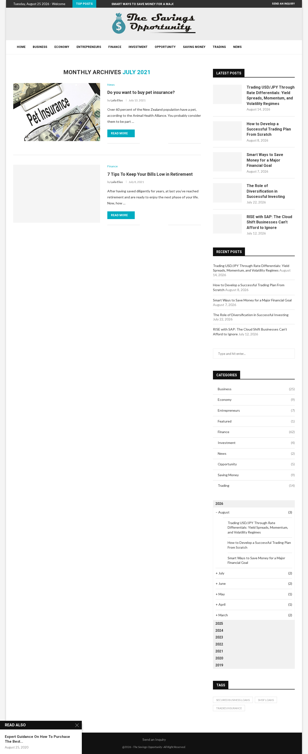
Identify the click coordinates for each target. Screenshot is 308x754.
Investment (138, 47)
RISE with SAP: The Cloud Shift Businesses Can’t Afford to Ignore (269, 222)
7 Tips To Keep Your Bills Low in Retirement (150, 174)
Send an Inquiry (283, 3)
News (237, 47)
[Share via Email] (164, 143)
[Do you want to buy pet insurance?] (56, 112)
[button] (100, 4)
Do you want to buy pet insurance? (141, 92)
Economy (61, 47)
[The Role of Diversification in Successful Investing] (227, 192)
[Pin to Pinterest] (159, 143)
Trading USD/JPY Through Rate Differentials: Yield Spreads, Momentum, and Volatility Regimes (271, 95)
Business (40, 47)
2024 (219, 630)
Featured (256, 421)
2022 (219, 644)
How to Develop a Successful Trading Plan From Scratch (269, 129)
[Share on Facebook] (149, 143)
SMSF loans (266, 700)
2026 (219, 504)
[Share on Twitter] (154, 143)
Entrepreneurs (89, 47)
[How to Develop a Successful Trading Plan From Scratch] (227, 131)
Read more (119, 133)
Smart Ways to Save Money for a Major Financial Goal (265, 160)
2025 (219, 623)
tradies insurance (229, 708)
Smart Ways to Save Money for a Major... (145, 4)
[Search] (292, 47)
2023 (219, 637)
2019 (219, 665)
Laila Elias (117, 100)
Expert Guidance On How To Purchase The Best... (37, 739)
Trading (219, 47)
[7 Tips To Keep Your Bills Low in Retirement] (56, 193)
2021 (219, 651)
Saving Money (194, 47)
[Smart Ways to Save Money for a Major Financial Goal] (227, 161)
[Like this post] (143, 143)
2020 (219, 658)
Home (21, 47)
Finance (114, 47)
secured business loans (233, 700)
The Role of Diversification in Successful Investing (266, 191)
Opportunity (165, 47)
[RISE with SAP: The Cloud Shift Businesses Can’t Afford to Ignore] (227, 224)
